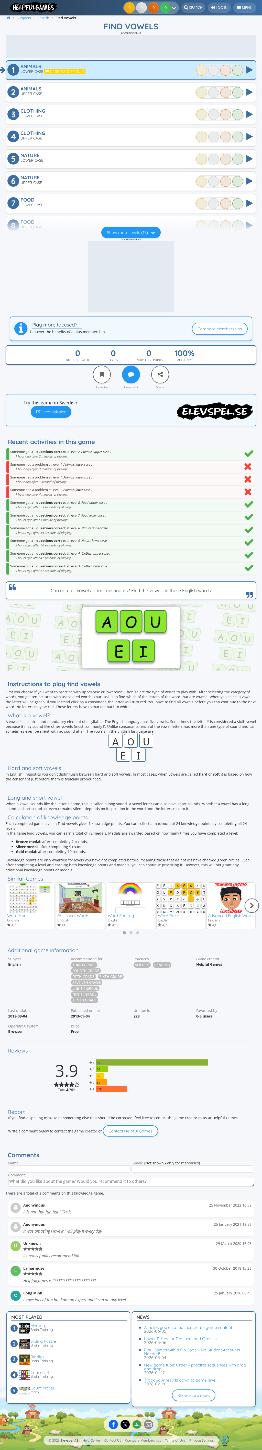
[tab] (124, 932)
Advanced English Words (231, 915)
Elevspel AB (70, 1440)
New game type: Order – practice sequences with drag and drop (195, 1366)
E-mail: (137, 1163)
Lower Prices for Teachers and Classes (180, 1338)
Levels (113, 360)
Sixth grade (111, 976)
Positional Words (73, 915)
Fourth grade (85, 970)
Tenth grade (84, 1000)
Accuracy (184, 360)
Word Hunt (17, 915)
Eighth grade (85, 988)
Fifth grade (83, 976)
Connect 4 (39, 1372)
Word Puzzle (170, 915)
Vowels (142, 964)
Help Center (91, 1440)
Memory (38, 1325)
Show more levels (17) (128, 232)
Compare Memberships (220, 328)
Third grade (84, 964)
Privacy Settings (201, 1440)
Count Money (42, 1387)
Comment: (17, 1175)
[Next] (252, 905)
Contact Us (112, 1440)
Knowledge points (149, 360)
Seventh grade (86, 982)
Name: (13, 1163)
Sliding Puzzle (43, 1341)
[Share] (160, 374)
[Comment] (131, 374)
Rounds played (77, 360)
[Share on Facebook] (113, 1424)
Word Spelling (121, 915)
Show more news (194, 1395)
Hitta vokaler (53, 411)
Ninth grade (84, 994)
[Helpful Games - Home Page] (32, 7)
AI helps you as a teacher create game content (188, 1327)
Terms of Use (175, 1440)
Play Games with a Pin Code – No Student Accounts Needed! (192, 1351)
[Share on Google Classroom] (136, 1424)
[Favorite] (102, 374)
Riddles (37, 1356)
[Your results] (175, 8)
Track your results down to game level (180, 1380)
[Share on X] (125, 1424)
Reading (162, 964)
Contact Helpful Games (130, 1130)
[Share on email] (148, 1424)
